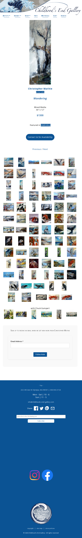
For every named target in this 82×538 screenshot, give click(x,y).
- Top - (41, 385)
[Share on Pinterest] (47, 408)
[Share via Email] (53, 408)
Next (45, 149)
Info (35, 16)
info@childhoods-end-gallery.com (41, 402)
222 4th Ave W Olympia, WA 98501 (34, 390)
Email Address (17, 341)
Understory (46, 125)
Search (63, 16)
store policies (50, 528)
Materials (45, 16)
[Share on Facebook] (36, 408)
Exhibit (17, 16)
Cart (55, 16)
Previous (36, 149)
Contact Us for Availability (40, 137)
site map (39, 528)
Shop (27, 16)
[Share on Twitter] (41, 408)
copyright (30, 528)
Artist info (40, 92)
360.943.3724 (55, 390)
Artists (6, 16)
